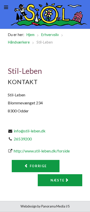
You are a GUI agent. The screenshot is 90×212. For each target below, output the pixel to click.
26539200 (23, 138)
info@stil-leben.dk (30, 130)
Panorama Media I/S (55, 206)
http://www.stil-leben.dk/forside (42, 150)
